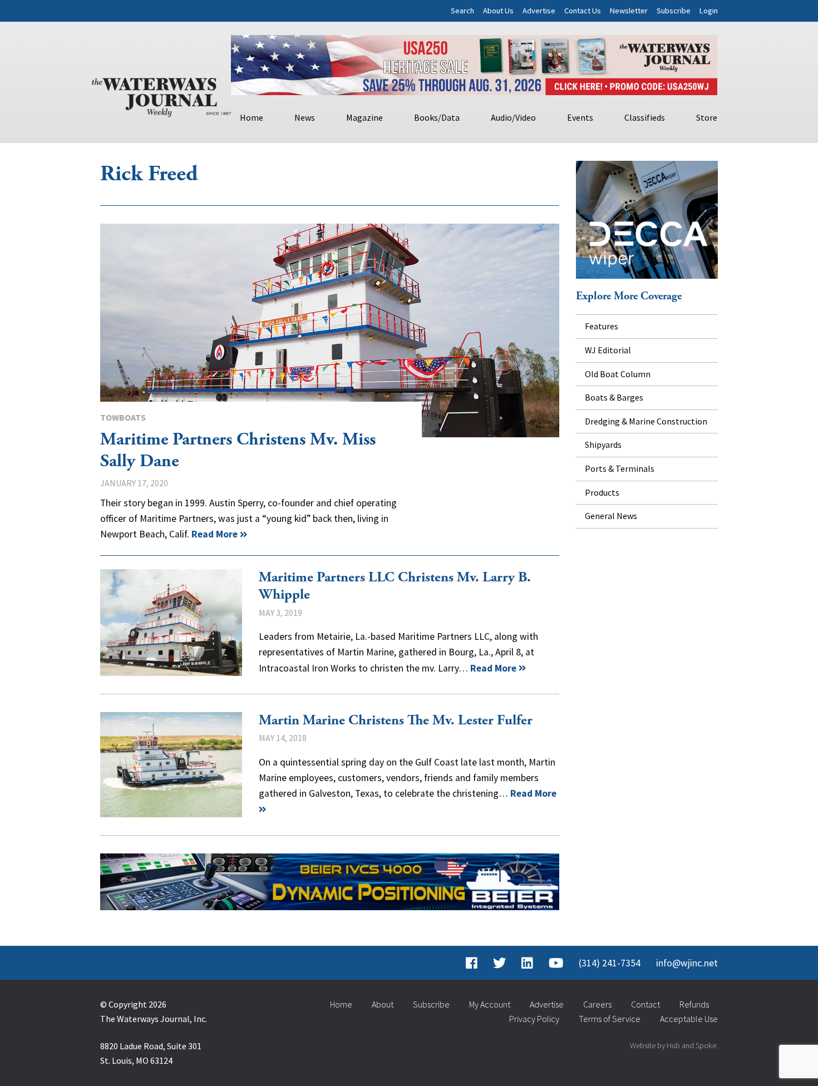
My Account (489, 1004)
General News (611, 515)
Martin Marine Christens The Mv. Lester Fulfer (171, 764)
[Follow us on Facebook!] (471, 963)
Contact (645, 1004)
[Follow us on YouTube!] (556, 963)
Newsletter (629, 11)
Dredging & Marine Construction (646, 421)
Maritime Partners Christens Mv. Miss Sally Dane (329, 330)
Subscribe (674, 11)
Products (602, 492)
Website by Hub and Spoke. (674, 1045)
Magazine (364, 117)
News (304, 117)
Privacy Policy (534, 1018)
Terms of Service (609, 1018)
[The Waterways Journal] (161, 95)
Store (706, 117)
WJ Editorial (608, 350)
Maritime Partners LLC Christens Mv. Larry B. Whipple (171, 622)
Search (462, 11)
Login (708, 11)
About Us (498, 11)
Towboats (123, 417)
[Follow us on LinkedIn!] (527, 963)
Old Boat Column (618, 373)
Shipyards (603, 444)
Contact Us (582, 11)
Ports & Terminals (619, 468)
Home (251, 117)
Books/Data (437, 117)
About (382, 1004)
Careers (597, 1004)
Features (601, 326)
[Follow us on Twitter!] (499, 963)
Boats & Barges (614, 397)
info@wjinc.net (687, 963)
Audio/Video (513, 117)
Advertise (539, 11)
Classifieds (644, 117)
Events (580, 117)
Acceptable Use (689, 1018)
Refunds (694, 1004)
